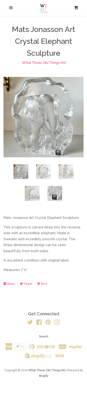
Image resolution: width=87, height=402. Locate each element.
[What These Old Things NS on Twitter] (30, 323)
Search (43, 336)
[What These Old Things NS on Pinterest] (48, 323)
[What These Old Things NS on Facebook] (39, 323)
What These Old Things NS (43, 63)
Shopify (43, 376)
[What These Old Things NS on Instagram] (57, 323)
